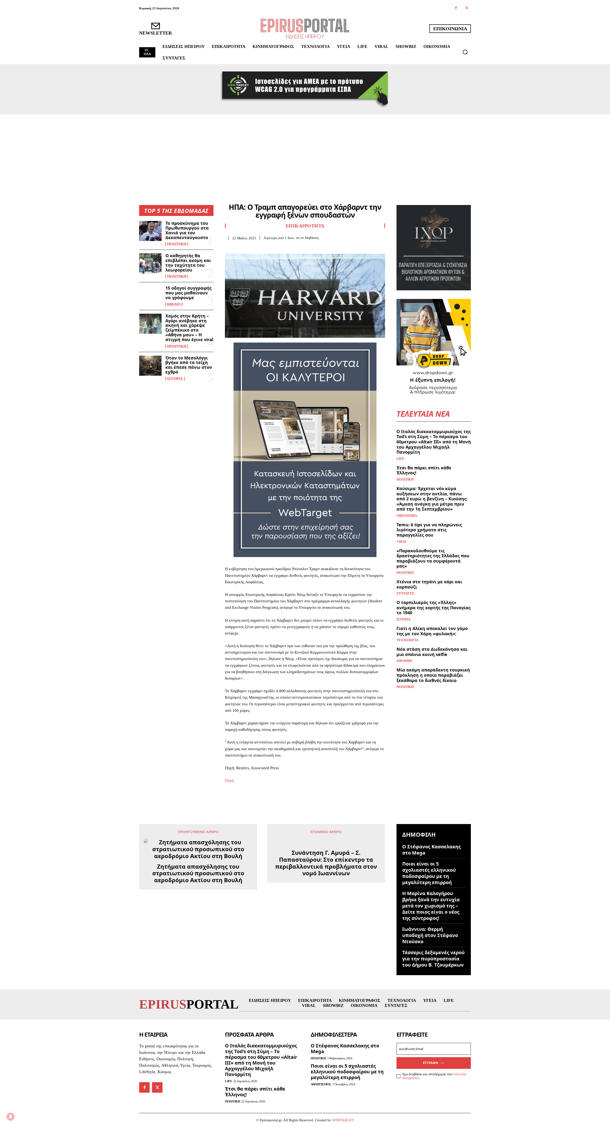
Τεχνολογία (407, 640)
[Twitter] (467, 8)
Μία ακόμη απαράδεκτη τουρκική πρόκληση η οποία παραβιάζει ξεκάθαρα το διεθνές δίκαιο (433, 675)
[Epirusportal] (305, 28)
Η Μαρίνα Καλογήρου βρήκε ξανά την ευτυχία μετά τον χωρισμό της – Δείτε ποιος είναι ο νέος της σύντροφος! (431, 905)
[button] (465, 52)
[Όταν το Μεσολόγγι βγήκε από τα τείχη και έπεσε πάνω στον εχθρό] (150, 366)
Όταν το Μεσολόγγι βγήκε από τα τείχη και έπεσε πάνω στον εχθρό (188, 365)
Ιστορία (175, 379)
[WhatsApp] (262, 247)
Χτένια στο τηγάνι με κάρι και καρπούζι (429, 584)
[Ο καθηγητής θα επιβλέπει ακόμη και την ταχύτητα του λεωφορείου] (150, 263)
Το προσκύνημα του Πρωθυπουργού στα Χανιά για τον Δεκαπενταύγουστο (187, 230)
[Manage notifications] (10, 1116)
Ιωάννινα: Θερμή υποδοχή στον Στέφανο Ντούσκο (430, 935)
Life (400, 459)
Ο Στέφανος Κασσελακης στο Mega (431, 849)
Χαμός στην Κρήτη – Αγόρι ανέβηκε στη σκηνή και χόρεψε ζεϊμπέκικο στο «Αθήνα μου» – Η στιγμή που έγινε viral (189, 327)
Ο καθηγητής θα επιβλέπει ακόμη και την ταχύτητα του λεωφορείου (188, 262)
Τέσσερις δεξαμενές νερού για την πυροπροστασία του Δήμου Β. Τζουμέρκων (433, 958)
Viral (401, 541)
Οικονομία (406, 515)
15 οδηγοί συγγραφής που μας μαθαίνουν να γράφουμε (188, 292)
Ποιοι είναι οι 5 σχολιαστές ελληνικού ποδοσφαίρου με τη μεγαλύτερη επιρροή (429, 873)
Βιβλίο (174, 304)
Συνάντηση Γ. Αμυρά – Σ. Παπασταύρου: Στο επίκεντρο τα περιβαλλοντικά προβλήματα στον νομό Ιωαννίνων (326, 986)
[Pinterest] (251, 247)
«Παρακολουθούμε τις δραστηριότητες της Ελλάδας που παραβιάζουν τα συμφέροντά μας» (432, 558)
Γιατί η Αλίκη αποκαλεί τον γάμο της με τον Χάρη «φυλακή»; (432, 630)
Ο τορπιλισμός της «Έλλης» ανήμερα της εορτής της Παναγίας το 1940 (433, 607)
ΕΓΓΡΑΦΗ (430, 1103)
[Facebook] (456, 8)
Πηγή (229, 780)
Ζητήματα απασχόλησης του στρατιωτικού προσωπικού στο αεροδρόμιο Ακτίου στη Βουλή (198, 873)
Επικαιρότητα (305, 225)
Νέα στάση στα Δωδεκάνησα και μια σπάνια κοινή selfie (432, 651)
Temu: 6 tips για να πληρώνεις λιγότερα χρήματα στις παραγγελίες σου (429, 530)
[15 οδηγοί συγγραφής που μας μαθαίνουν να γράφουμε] (150, 296)
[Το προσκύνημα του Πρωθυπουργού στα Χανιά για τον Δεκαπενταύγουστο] (150, 231)
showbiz (404, 661)
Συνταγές (405, 593)
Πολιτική (176, 244)
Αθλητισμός (321, 1124)
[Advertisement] (305, 150)
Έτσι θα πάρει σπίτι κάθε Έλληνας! (423, 470)
